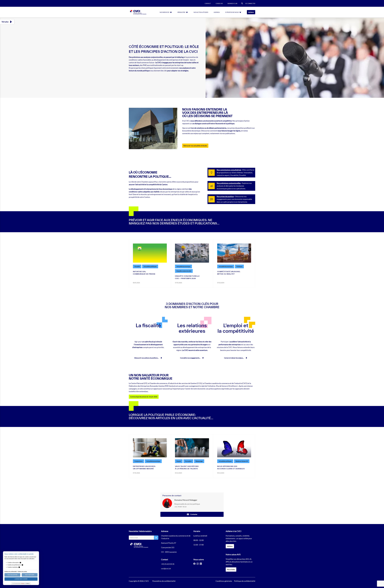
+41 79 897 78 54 (180, 507)
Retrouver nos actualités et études (195, 146)
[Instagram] (198, 564)
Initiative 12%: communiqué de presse (144, 273)
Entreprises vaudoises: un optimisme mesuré (144, 467)
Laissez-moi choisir (21, 579)
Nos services (164, 12)
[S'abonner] (156, 538)
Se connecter (250, 3)
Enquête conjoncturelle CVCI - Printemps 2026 (187, 277)
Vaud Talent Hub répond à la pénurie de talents (187, 467)
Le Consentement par (21, 583)
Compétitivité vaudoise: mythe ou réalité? (228, 273)
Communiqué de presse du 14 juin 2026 (143, 397)
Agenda (217, 12)
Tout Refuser (29, 575)
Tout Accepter (12, 575)
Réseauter (181, 12)
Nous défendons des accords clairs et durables (231, 467)
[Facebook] (194, 564)
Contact (208, 3)
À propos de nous (232, 12)
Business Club (232, 3)
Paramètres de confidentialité (163, 581)
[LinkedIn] (201, 564)
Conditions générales (224, 581)
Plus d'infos (231, 569)
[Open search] (242, 3)
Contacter (193, 514)
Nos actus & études (201, 12)
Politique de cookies (22, 571)
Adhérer (251, 12)
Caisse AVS (219, 3)
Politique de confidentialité (244, 581)
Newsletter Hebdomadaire (140, 531)
